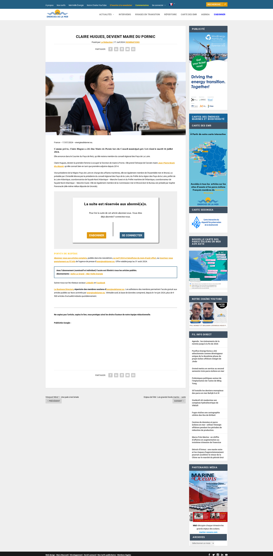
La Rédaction (107, 42)
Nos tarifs (61, 5)
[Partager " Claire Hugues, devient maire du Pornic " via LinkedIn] (116, 49)
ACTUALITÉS (105, 14)
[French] (172, 4)
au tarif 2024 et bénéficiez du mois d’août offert (134, 258)
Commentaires (142, 5)
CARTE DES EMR (189, 14)
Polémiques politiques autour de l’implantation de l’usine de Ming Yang (206, 381)
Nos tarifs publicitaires (107, 555)
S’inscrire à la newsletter (121, 5)
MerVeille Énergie (76, 5)
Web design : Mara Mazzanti (57, 555)
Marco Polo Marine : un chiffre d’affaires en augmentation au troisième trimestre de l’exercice (206, 440)
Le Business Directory (64, 289)
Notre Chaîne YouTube (96, 5)
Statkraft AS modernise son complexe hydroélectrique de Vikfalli (205, 403)
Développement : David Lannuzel (83, 555)
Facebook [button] (100, 283)
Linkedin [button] (90, 283)
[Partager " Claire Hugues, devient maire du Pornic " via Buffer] (122, 49)
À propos (49, 5)
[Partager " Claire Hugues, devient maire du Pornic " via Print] (133, 49)
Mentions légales (124, 555)
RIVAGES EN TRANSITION (147, 14)
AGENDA (205, 14)
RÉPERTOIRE (170, 14)
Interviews (125, 14)
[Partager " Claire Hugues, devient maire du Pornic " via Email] (127, 49)
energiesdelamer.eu (105, 261)
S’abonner (219, 14)
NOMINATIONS (133, 42)
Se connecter (157, 5)
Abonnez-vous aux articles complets (70, 258)
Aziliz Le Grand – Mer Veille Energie (87, 274)
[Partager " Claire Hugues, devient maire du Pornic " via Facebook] (110, 49)
